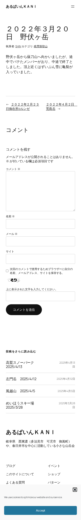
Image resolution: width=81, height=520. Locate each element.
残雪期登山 (41, 46)
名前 (10, 216)
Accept (40, 510)
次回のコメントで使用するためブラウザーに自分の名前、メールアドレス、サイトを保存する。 (41, 271)
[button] (75, 490)
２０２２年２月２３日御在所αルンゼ (22, 106)
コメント (13, 169)
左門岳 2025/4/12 (21, 379)
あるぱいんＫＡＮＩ (21, 6)
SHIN (18, 46)
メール (11, 234)
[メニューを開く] (72, 6)
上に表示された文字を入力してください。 (32, 289)
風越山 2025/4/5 (20, 391)
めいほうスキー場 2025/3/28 (22, 405)
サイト (10, 251)
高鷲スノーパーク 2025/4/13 (22, 364)
